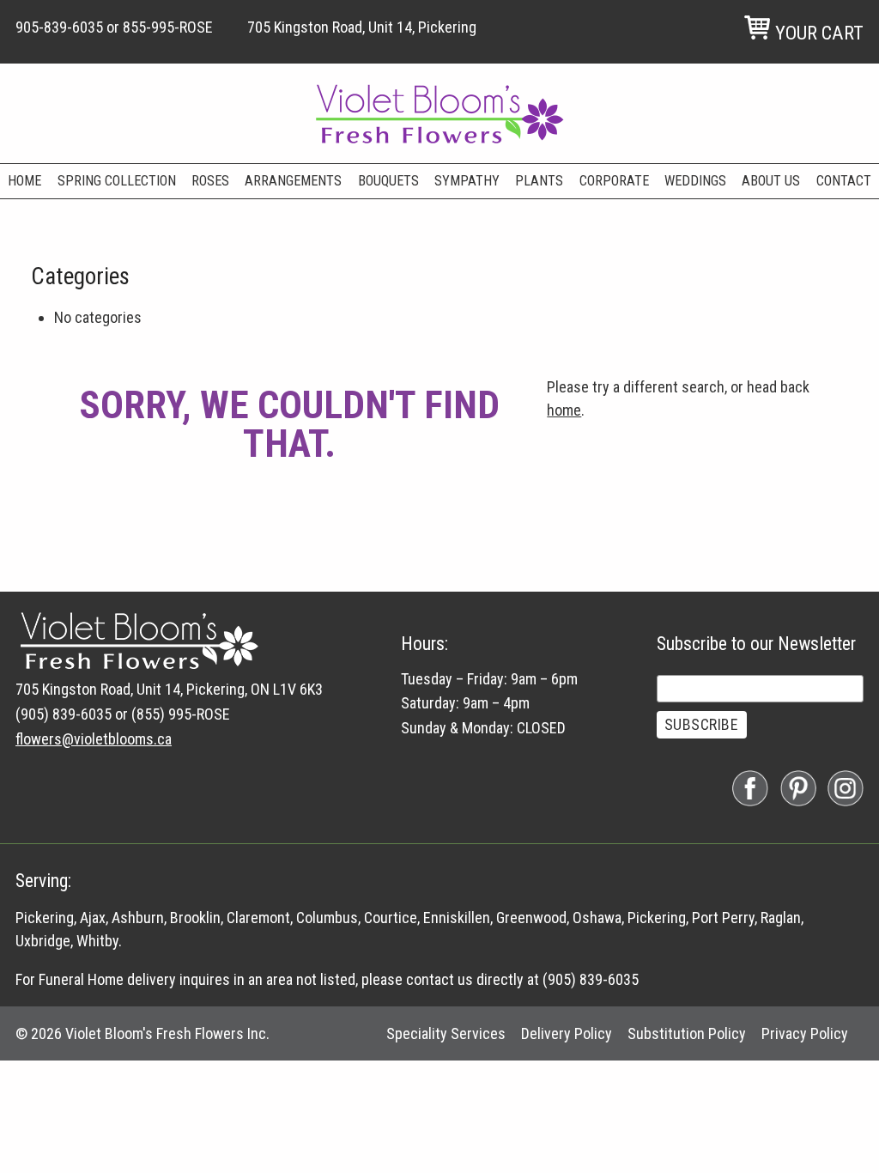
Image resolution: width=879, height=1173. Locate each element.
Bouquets (388, 181)
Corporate (614, 181)
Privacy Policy (804, 1033)
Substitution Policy (686, 1033)
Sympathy (467, 181)
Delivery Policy (566, 1033)
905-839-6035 (59, 27)
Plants (539, 181)
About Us (771, 181)
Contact (843, 181)
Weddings (695, 181)
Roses (210, 181)
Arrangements (293, 181)
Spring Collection (117, 181)
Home (24, 181)
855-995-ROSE (168, 27)
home (564, 410)
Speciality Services (446, 1033)
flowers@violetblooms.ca (93, 739)
